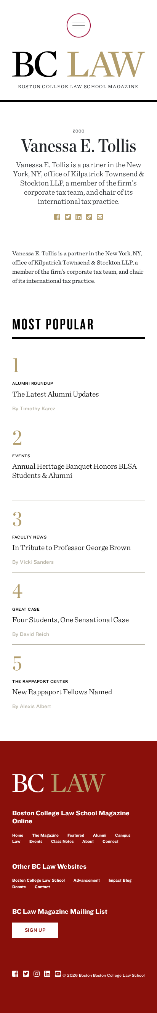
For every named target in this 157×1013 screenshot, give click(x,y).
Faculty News (29, 537)
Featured (75, 835)
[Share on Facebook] (57, 216)
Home (17, 835)
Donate (19, 886)
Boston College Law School (38, 880)
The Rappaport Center (40, 681)
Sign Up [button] (35, 930)
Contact (42, 886)
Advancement (87, 880)
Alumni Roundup (32, 383)
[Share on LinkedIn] (78, 216)
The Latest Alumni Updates (55, 393)
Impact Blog (120, 880)
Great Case (26, 609)
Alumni (99, 835)
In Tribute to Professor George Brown (71, 547)
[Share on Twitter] (68, 216)
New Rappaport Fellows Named (62, 691)
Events (21, 455)
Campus (122, 835)
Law (16, 841)
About (88, 841)
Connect (111, 841)
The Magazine (45, 835)
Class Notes (62, 841)
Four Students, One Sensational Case (70, 619)
